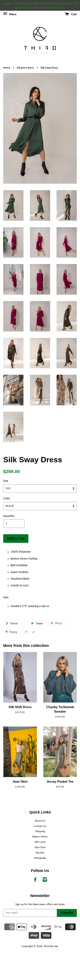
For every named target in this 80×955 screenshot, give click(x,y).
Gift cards (40, 842)
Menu (12, 14)
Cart (73, 14)
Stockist (40, 852)
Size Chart (40, 847)
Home (6, 67)
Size (5, 481)
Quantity (9, 516)
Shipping (40, 831)
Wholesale (40, 858)
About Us (40, 820)
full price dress (25, 67)
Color (6, 498)
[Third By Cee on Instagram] (44, 880)
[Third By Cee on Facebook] (35, 880)
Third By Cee (51, 946)
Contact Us (40, 826)
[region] (40, 5)
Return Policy (40, 836)
